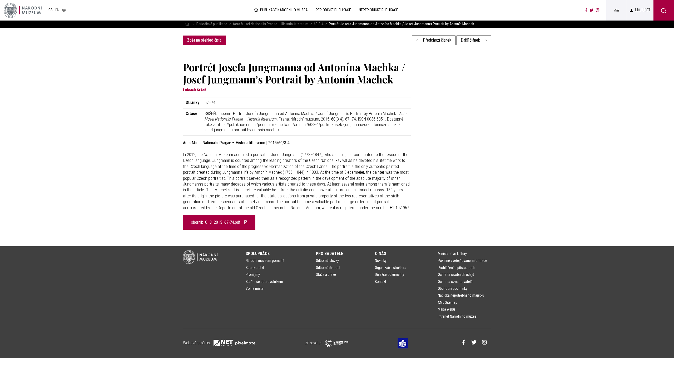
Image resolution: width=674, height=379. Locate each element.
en (57, 10)
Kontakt (380, 282)
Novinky (380, 260)
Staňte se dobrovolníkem (264, 282)
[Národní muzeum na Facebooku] (586, 10)
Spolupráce (258, 253)
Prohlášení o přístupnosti (456, 268)
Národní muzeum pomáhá (265, 260)
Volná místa (255, 288)
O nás (380, 253)
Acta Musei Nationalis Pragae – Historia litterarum (270, 24)
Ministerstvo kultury (452, 254)
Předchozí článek (436, 40)
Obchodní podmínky (452, 288)
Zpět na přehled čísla (204, 40)
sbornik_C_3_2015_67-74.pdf (216, 222)
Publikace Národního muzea (284, 10)
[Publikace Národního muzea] (23, 10)
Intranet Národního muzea (457, 316)
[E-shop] (616, 10)
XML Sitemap (447, 302)
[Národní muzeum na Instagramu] (598, 10)
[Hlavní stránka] (187, 24)
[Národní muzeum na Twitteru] (591, 10)
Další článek (471, 40)
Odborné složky (327, 260)
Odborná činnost (328, 268)
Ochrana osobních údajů (456, 274)
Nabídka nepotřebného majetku (461, 295)
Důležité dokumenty (389, 274)
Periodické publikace (211, 24)
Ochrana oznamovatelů (455, 282)
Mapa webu (446, 309)
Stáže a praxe (326, 274)
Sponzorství (255, 268)
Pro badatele (329, 253)
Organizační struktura (390, 268)
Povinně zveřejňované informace (462, 260)
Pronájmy (253, 274)
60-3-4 (318, 24)
